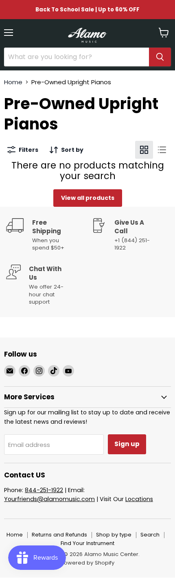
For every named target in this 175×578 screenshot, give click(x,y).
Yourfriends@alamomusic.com (49, 499)
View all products (87, 198)
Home (13, 82)
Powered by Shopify (87, 563)
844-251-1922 (44, 490)
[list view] (162, 150)
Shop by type (113, 535)
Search (150, 535)
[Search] (160, 57)
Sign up (127, 444)
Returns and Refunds (59, 535)
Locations (139, 499)
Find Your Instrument (87, 543)
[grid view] (144, 150)
